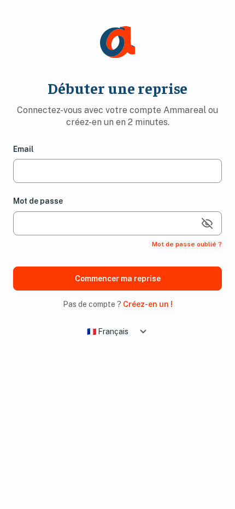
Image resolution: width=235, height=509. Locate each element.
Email (23, 149)
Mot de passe (38, 201)
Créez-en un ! (148, 304)
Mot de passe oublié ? (187, 244)
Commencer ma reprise (118, 278)
